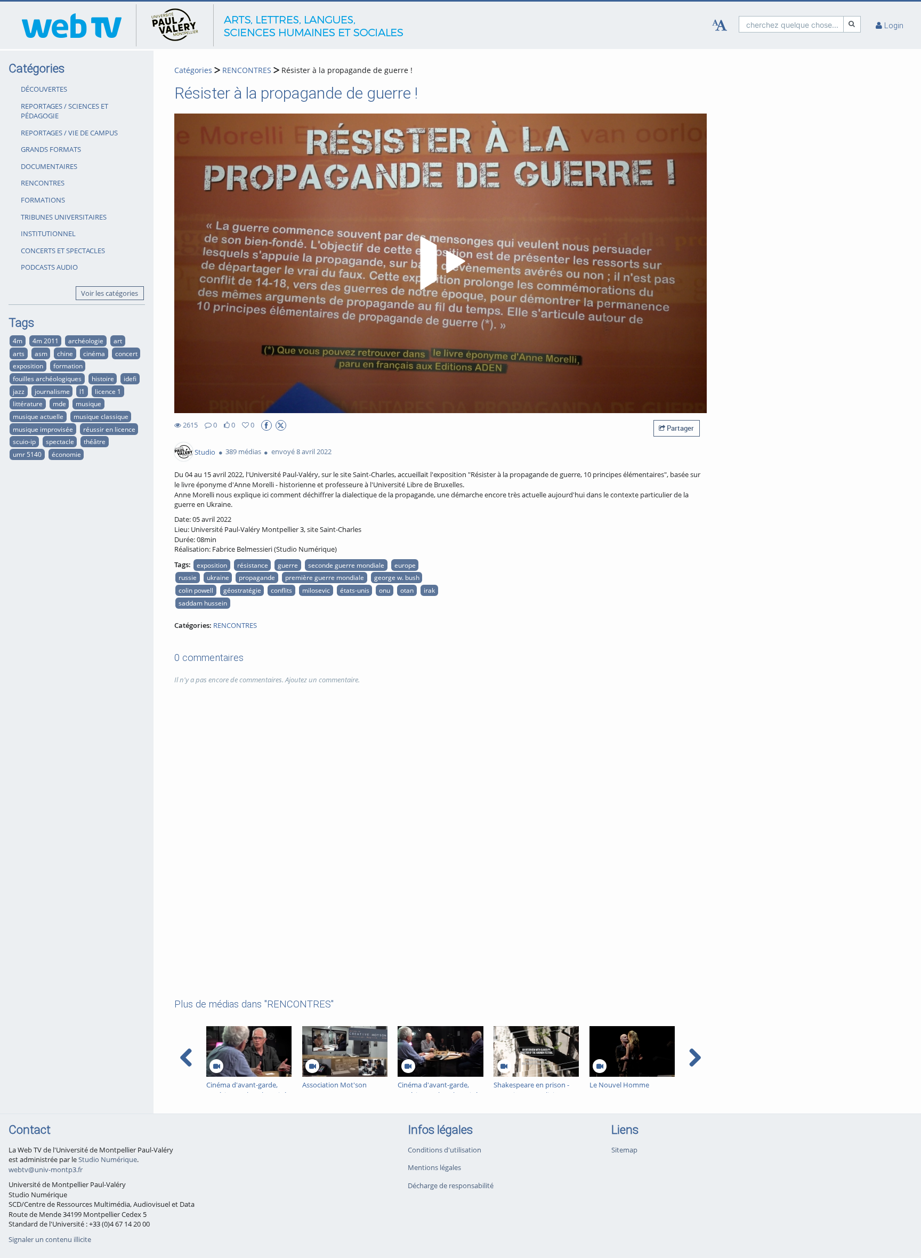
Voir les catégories (109, 293)
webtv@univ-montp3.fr (46, 1169)
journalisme (52, 391)
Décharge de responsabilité (451, 1185)
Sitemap (624, 1150)
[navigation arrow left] (186, 1057)
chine (65, 353)
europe (405, 565)
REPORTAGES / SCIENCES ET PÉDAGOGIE (64, 111)
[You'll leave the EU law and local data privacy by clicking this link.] (266, 425)
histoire (103, 378)
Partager (679, 428)
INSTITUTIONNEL (48, 233)
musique (88, 403)
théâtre (95, 441)
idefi (130, 378)
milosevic (316, 590)
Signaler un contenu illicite (50, 1239)
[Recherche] (852, 24)
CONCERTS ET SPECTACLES (63, 250)
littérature (28, 403)
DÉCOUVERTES (44, 89)
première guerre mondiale (324, 577)
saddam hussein (203, 603)
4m (17, 340)
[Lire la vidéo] (440, 263)
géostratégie (242, 590)
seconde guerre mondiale (346, 565)
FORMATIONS (43, 200)
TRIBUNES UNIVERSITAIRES (64, 217)
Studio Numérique (107, 1159)
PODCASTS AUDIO (49, 267)
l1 (82, 391)
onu (384, 590)
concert (126, 353)
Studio (205, 451)
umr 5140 (27, 454)
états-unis (354, 590)
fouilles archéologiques (47, 378)
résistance (252, 565)
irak (429, 590)
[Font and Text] (719, 25)
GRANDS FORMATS (51, 149)
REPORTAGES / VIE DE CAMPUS (69, 133)
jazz (19, 391)
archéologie (85, 340)
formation (68, 365)
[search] (791, 24)
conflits (281, 590)
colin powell (196, 590)
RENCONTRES (42, 183)
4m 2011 (46, 340)
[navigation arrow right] (694, 1057)
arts (19, 353)
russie (188, 577)
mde (59, 403)
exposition (28, 365)
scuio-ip (24, 441)
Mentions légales (434, 1167)
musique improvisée (43, 429)
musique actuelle (38, 416)
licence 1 (108, 391)
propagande (257, 577)
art (118, 340)
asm (41, 353)
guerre (288, 565)
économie (66, 454)
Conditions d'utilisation (444, 1150)
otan (407, 590)
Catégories (193, 70)
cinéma (94, 353)
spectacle (60, 441)
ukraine (218, 577)
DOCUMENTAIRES (49, 166)
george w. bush (396, 577)
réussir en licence (109, 429)
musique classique (101, 416)
